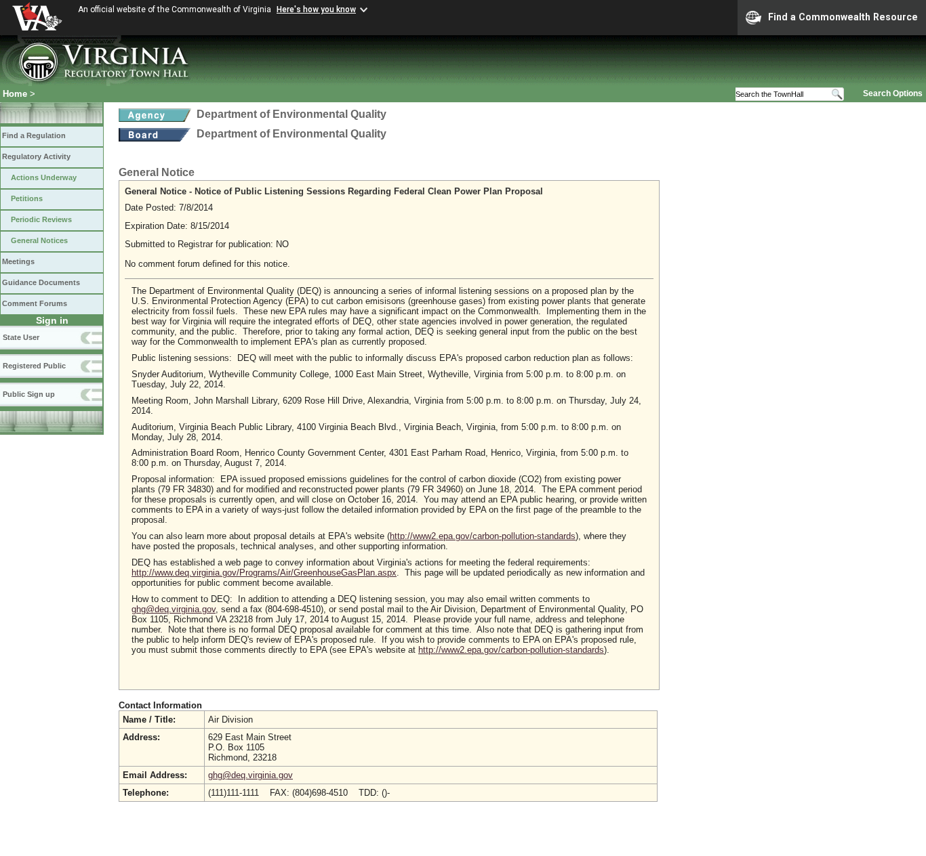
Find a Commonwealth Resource (843, 17)
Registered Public (34, 366)
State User (21, 337)
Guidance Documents (41, 282)
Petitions (27, 198)
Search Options (893, 93)
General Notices (39, 240)
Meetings (18, 261)
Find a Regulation (34, 135)
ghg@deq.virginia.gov (174, 609)
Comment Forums (34, 303)
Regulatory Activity (36, 156)
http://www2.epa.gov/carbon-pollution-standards (483, 536)
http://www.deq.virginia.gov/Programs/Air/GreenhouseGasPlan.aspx (264, 573)
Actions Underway (44, 177)
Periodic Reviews (41, 219)
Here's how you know (316, 9)
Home (15, 94)
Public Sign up (29, 394)
